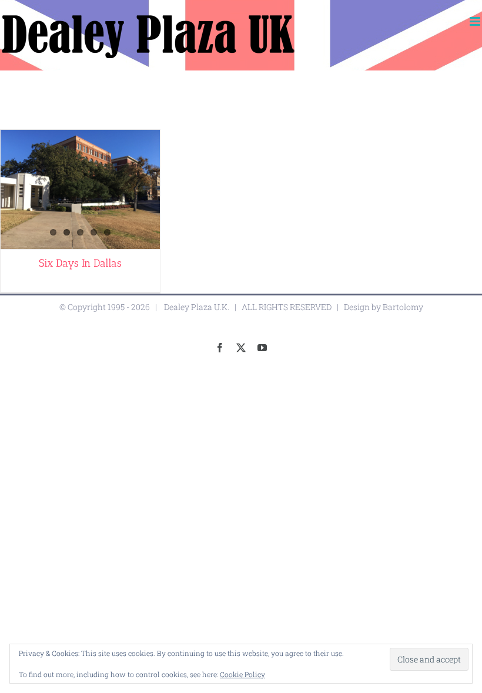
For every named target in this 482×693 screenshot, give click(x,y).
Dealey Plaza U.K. (196, 306)
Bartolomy (403, 306)
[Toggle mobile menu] (476, 21)
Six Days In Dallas (80, 263)
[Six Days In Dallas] (80, 189)
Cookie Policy (242, 674)
